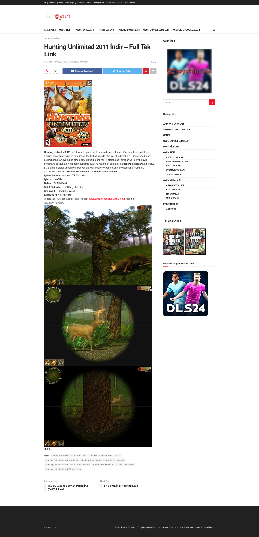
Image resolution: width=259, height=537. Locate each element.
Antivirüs (171, 209)
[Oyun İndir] (189, 71)
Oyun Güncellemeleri (156, 29)
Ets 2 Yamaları (173, 189)
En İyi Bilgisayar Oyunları (75, 2)
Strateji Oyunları (175, 170)
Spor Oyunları (173, 165)
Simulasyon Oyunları (78, 61)
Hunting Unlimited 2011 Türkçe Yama (63, 469)
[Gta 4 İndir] (173, 241)
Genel (166, 135)
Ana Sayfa (50, 29)
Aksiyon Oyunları (175, 157)
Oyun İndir (65, 29)
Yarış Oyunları (173, 174)
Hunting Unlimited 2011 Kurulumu (62, 460)
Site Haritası (130, 2)
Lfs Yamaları (172, 193)
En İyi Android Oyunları (53, 2)
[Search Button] (212, 102)
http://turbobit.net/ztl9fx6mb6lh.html (107, 198)
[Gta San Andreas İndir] (195, 241)
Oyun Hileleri (171, 146)
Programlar (106, 29)
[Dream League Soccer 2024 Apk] (185, 293)
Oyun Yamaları (85, 29)
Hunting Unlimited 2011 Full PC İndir (68, 455)
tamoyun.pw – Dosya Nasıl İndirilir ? (109, 2)
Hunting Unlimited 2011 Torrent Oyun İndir (113, 464)
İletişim (89, 2)
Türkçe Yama (172, 198)
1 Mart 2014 (49, 61)
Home (46, 38)
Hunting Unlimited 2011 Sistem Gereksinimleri (68, 464)
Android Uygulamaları (186, 29)
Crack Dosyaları (175, 185)
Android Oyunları (129, 29)
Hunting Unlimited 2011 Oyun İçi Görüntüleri (102, 460)
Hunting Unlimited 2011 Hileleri (105, 455)
